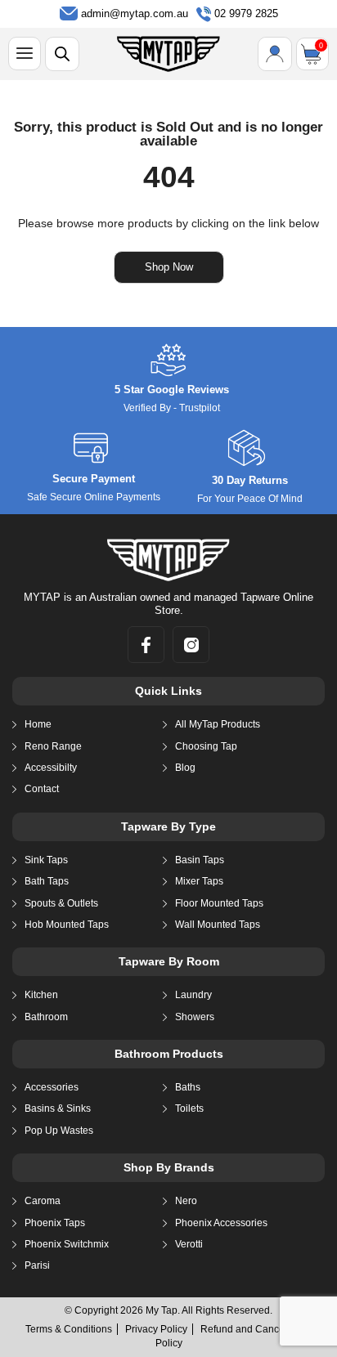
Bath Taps (47, 881)
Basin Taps (199, 860)
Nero (186, 1201)
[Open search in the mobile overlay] (62, 54)
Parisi (37, 1265)
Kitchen (41, 995)
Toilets (189, 1108)
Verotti (189, 1244)
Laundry (193, 995)
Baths (187, 1087)
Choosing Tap (206, 746)
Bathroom (46, 1017)
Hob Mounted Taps (67, 924)
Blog (185, 767)
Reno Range (53, 746)
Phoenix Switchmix (67, 1244)
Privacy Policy (156, 1329)
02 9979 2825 (246, 13)
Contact (42, 789)
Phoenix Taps (55, 1223)
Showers (194, 1017)
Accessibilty (51, 767)
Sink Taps (46, 860)
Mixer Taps (199, 881)
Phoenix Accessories (221, 1223)
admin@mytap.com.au (134, 13)
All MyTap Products (217, 724)
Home (38, 724)
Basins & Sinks (58, 1108)
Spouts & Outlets (61, 903)
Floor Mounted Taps (219, 903)
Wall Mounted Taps (217, 924)
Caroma (43, 1201)
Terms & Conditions (68, 1329)
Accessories (52, 1087)
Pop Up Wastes (59, 1130)
